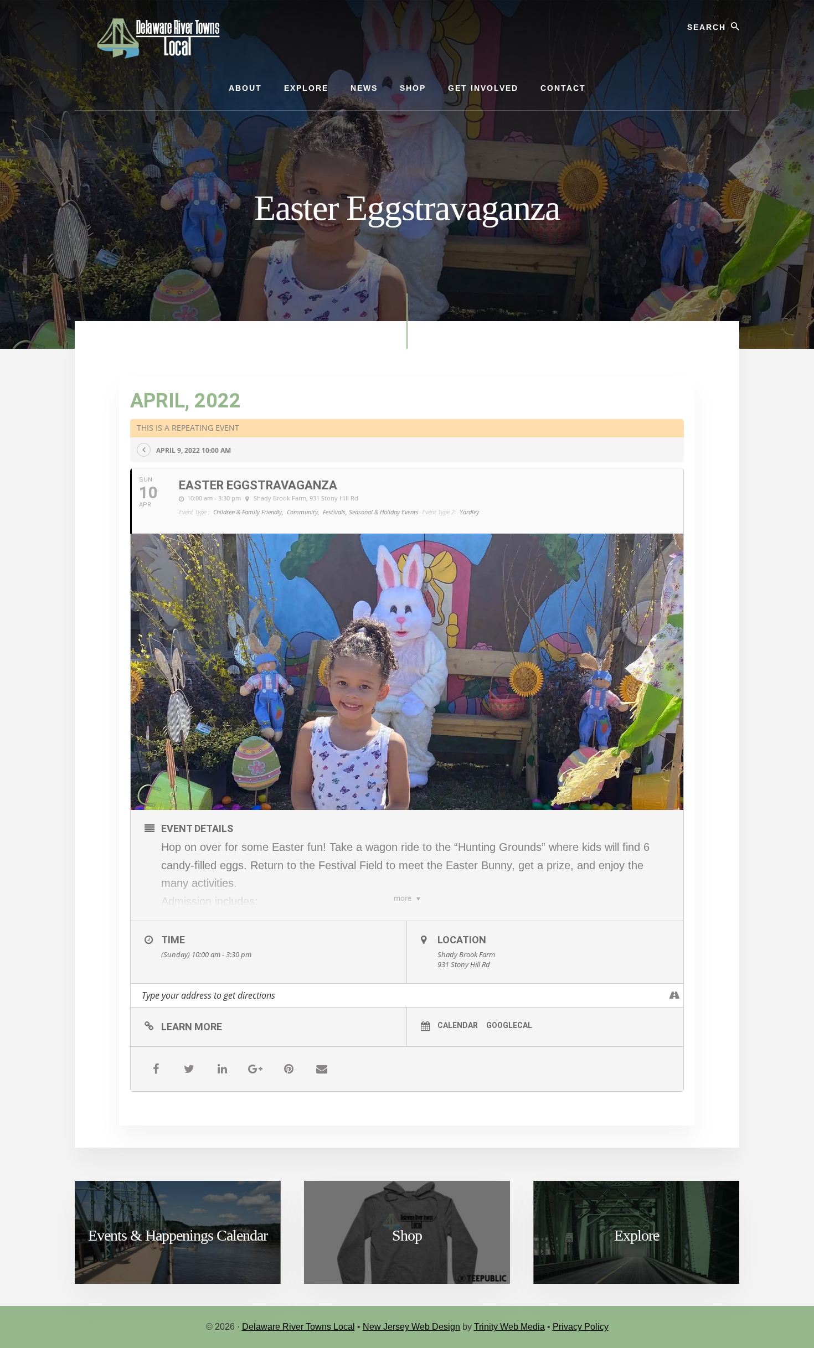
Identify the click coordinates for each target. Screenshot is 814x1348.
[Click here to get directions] (674, 995)
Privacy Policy (581, 1326)
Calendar (457, 1025)
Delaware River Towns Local (298, 1326)
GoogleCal (509, 1025)
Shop (407, 1235)
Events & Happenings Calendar (177, 1235)
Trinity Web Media (509, 1326)
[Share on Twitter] (189, 1069)
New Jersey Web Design (411, 1326)
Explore (636, 1235)
